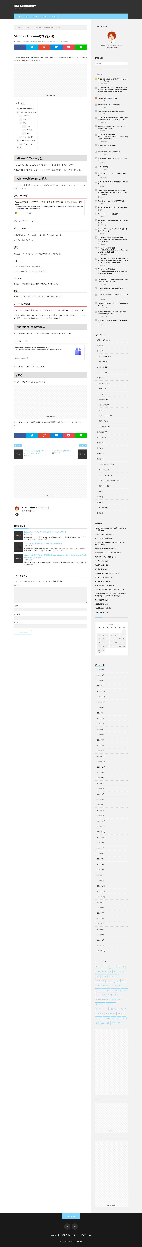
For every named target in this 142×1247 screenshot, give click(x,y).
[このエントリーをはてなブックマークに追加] (56, 47)
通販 (98, 502)
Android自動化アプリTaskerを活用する (110, 288)
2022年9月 (100, 707)
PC (100, 94)
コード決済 (102, 470)
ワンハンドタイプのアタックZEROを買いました (109, 589)
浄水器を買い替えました (102, 581)
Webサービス (103, 225)
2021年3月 (100, 805)
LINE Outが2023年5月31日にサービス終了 (108, 573)
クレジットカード (105, 464)
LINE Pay (121, 971)
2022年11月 (101, 697)
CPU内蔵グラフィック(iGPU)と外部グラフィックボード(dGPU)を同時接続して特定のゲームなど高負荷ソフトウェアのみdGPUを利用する (113, 89)
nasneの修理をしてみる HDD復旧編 (109, 152)
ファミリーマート (101, 1009)
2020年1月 (100, 880)
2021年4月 (100, 799)
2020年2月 (100, 875)
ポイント (100, 437)
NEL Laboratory (25, 5)
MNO (97, 976)
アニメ (101, 372)
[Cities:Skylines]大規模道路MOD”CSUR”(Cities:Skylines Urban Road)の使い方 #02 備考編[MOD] (113, 271)
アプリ (98, 985)
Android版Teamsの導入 (26, 140)
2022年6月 (100, 724)
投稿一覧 (43, 507)
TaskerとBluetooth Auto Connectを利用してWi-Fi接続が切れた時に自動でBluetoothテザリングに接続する (112, 192)
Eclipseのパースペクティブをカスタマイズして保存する (45, 532)
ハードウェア (103, 100)
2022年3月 (100, 740)
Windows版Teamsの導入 (26, 112)
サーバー (124, 990)
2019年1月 (100, 945)
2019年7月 (100, 913)
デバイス (27, 130)
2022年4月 (100, 734)
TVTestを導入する (104, 167)
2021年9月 (100, 772)
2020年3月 (100, 870)
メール (17, 614)
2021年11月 (101, 761)
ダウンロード (26, 116)
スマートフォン (104, 416)
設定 (23, 123)
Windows (26, 41)
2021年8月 (100, 778)
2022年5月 (100, 729)
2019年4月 (100, 929)
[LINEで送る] (81, 47)
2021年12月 (101, 756)
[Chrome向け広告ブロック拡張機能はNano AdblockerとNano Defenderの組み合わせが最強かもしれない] (18, 558)
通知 (26, 133)
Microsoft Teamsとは (25, 108)
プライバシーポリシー (70, 1235)
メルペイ (99, 1018)
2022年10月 (101, 702)
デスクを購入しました (102, 600)
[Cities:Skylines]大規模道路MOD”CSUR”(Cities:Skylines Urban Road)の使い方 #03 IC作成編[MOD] (113, 250)
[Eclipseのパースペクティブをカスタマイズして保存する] (18, 535)
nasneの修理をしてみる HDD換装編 (109, 104)
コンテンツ (100, 367)
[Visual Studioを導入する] (82, 454)
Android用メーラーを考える (107, 145)
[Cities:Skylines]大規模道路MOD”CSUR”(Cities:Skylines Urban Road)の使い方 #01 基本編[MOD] (113, 137)
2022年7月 (100, 718)
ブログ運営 (100, 432)
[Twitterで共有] (32, 47)
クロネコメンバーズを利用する (104, 534)
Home (18, 16)
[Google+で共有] (44, 47)
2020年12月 (101, 821)
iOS (100, 394)
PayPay (111, 976)
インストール (26, 119)
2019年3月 (100, 934)
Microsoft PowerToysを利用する (105, 548)
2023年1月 (100, 686)
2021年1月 (100, 816)
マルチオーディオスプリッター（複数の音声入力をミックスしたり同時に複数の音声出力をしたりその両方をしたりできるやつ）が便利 (113, 260)
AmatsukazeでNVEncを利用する (108, 214)
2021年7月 (100, 783)
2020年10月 (101, 832)
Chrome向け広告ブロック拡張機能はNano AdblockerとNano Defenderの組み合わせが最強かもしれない (112, 239)
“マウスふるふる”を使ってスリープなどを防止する (43, 543)
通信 (101, 210)
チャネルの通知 (26, 137)
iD (110, 971)
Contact (53, 16)
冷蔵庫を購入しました (102, 604)
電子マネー (103, 130)
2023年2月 (100, 680)
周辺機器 (102, 265)
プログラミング (102, 426)
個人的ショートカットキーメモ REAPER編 (111, 201)
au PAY (113, 967)
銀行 (98, 513)
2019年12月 (101, 886)
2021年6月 (100, 788)
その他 (99, 378)
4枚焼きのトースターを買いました (105, 557)
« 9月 (98, 652)
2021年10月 (101, 767)
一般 (26, 126)
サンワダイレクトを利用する (104, 538)
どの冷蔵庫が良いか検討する (104, 608)
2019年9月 (100, 902)
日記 (98, 448)
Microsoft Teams (36, 41)
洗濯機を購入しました (102, 612)
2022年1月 (100, 751)
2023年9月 (100, 670)
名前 (16, 605)
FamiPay (104, 971)
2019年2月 (100, 940)
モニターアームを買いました (104, 577)
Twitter (43, 16)
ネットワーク (100, 1004)
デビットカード (104, 475)
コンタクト (55, 1235)
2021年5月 (100, 794)
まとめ (102, 186)
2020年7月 (100, 848)
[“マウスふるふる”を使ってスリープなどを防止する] (18, 547)
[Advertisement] (50, 78)
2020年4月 (100, 864)
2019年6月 (100, 918)
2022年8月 (100, 713)
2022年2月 (100, 745)
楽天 (118, 1018)
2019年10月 (101, 897)
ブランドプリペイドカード (108, 480)
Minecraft (102, 113)
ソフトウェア (51, 41)
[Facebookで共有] (20, 47)
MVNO (104, 976)
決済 (98, 459)
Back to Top (71, 1216)
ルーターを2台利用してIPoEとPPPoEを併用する (112, 207)
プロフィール (86, 1235)
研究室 (26, 16)
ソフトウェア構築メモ (62, 41)
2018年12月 (101, 951)
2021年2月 (100, 810)
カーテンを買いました (102, 561)
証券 (98, 491)
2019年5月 (100, 924)
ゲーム (99, 351)
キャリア (105, 985)
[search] (126, 63)
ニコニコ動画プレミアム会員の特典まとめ (108, 552)
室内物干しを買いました (102, 565)
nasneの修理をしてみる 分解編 (107, 98)
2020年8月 (100, 843)
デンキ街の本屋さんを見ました (104, 585)
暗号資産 (100, 453)
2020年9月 (100, 837)
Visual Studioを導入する (61, 451)
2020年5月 (100, 859)
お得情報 (100, 345)
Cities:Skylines (103, 83)
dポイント (121, 967)
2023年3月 (100, 675)
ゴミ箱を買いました (101, 569)
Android (102, 147)
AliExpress (102, 324)
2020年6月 (100, 853)
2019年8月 (100, 907)
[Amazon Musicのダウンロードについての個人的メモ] (18, 454)
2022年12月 (101, 691)
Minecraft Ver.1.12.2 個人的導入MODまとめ (112, 111)
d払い (98, 971)
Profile (35, 16)
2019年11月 (101, 891)
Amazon (98, 967)
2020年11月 (101, 826)
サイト (16, 622)
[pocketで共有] (69, 47)
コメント (17, 585)
